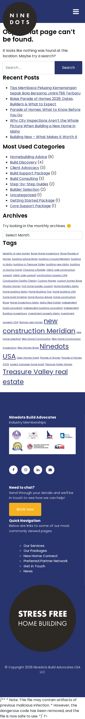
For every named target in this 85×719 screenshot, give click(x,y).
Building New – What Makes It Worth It (43, 136)
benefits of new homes (16, 253)
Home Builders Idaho (66, 286)
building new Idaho (57, 264)
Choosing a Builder (34, 270)
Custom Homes (47, 281)
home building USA (64, 291)
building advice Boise (25, 259)
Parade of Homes (50, 358)
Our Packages (35, 550)
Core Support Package (30, 205)
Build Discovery (23, 162)
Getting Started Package (32, 200)
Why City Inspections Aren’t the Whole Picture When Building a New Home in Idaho (44, 126)
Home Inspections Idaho (24, 302)
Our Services (34, 545)
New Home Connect (41, 555)
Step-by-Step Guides (29, 184)
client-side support (24, 275)
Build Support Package (30, 173)
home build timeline (15, 297)
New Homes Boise (28, 348)
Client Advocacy (24, 167)
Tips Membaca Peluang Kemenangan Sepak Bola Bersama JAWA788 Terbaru (45, 90)
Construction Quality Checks (20, 281)
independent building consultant (43, 308)
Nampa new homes (31, 322)
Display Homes (12, 286)
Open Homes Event (28, 358)
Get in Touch (34, 566)
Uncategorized (23, 195)
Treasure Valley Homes (58, 364)
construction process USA (52, 275)
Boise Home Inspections (45, 253)
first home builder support (37, 286)
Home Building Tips (40, 291)
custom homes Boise (69, 281)
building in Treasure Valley (29, 264)
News (28, 571)
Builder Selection (24, 189)
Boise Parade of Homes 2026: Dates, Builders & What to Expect (41, 101)
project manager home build (27, 364)
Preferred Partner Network (46, 560)
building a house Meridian (54, 259)
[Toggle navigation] (76, 11)
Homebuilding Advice (28, 156)
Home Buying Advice (40, 297)
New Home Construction (36, 339)
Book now (25, 509)
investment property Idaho (44, 313)
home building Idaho (15, 291)
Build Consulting (24, 178)
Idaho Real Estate (50, 302)
